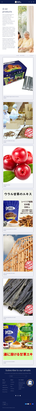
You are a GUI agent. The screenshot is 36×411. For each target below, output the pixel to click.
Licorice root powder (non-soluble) (10, 229)
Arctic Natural (7, 407)
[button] (2, 2)
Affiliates (12, 390)
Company (12, 382)
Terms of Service (4, 383)
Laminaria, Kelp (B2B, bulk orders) (10, 317)
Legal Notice (4, 385)
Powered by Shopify (12, 407)
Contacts (12, 388)
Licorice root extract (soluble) (9, 361)
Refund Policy (4, 389)
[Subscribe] (26, 376)
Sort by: (17, 55)
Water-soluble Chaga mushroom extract (11, 96)
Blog (11, 386)
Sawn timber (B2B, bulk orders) (9, 273)
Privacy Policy (4, 391)
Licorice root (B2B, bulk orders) (9, 140)
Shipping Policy (5, 387)
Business (12, 384)
